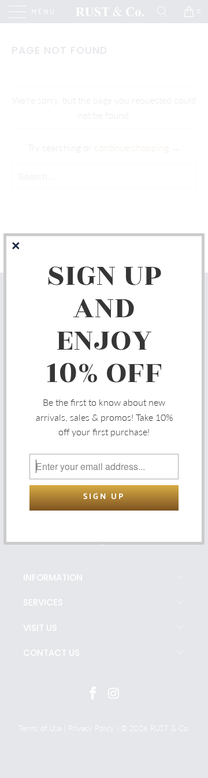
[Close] (16, 246)
